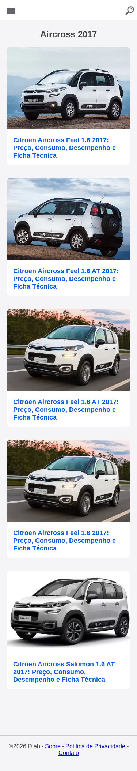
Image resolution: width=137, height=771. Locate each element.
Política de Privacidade (95, 746)
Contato (68, 753)
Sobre (53, 746)
